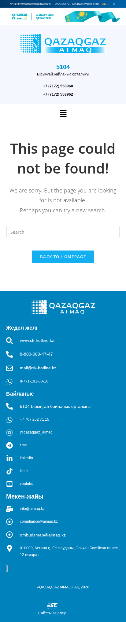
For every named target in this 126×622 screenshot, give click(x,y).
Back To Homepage (63, 256)
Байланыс (20, 394)
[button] (63, 113)
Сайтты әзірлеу (52, 613)
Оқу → (105, 3)
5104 (63, 67)
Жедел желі (21, 328)
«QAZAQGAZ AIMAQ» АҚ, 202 (62, 587)
